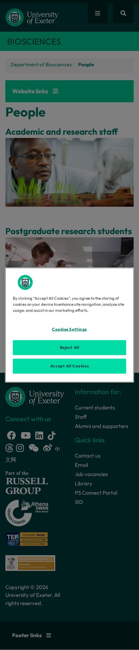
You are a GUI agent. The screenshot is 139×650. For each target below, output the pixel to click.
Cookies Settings (69, 329)
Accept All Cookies (69, 365)
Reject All (69, 347)
